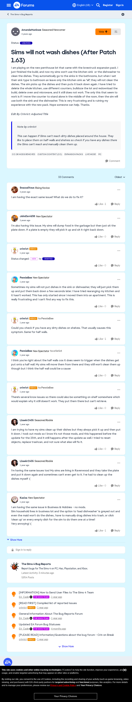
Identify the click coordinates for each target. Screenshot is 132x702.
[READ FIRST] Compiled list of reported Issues (48, 603)
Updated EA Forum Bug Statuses (39, 624)
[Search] (98, 5)
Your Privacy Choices (65, 696)
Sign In (120, 5)
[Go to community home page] (23, 5)
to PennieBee (45, 318)
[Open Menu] (122, 14)
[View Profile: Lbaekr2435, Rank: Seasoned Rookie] (14, 422)
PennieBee (26, 277)
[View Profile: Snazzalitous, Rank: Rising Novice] (14, 189)
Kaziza (23, 497)
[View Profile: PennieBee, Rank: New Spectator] (14, 279)
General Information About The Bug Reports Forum (51, 614)
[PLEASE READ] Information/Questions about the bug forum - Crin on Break (66, 635)
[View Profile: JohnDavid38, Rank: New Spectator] (14, 218)
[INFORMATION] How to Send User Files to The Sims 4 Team (56, 592)
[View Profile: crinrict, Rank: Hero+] (14, 250)
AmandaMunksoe (31, 29)
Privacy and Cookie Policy (63, 685)
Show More (16, 539)
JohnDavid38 (27, 216)
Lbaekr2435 (27, 420)
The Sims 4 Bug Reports (21, 14)
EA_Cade (24, 597)
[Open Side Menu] (9, 5)
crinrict (24, 248)
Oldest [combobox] (120, 177)
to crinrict (56, 350)
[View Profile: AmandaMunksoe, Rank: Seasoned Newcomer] (15, 31)
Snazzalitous (27, 187)
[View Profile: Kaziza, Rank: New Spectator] (14, 499)
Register (108, 5)
